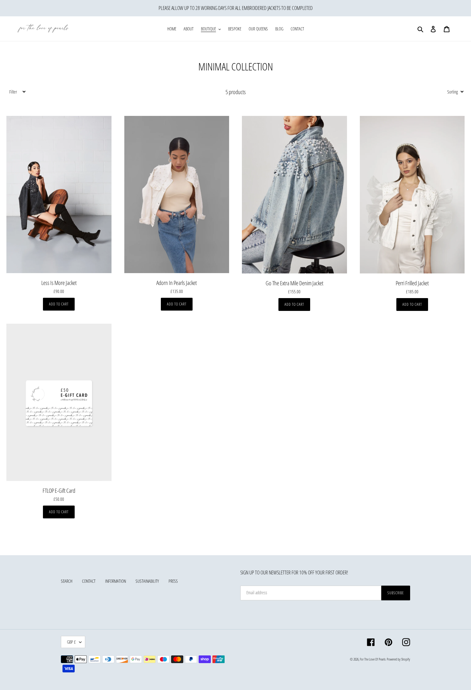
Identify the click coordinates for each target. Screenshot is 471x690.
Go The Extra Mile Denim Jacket (294, 283)
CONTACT (88, 581)
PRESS (173, 581)
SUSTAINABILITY (147, 581)
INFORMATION (115, 581)
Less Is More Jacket (59, 283)
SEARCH (66, 581)
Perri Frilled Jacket (412, 283)
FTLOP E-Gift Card (59, 490)
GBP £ (71, 642)
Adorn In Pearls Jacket (176, 283)
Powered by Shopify (398, 659)
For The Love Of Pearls (373, 659)
